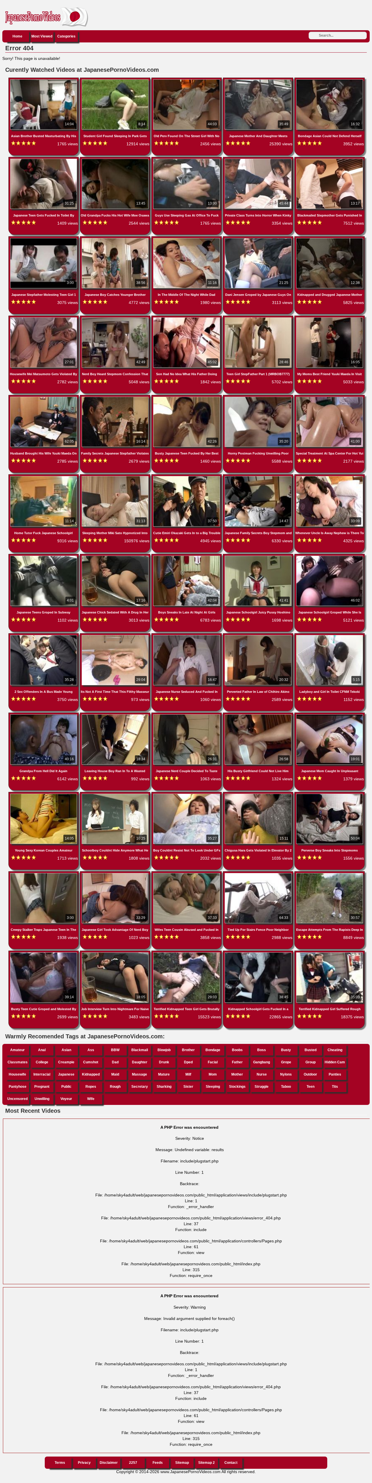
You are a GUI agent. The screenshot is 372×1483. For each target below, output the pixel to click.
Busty (286, 1050)
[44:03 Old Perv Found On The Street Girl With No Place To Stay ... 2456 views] (187, 80)
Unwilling (42, 1099)
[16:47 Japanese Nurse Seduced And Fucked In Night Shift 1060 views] (187, 636)
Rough (115, 1087)
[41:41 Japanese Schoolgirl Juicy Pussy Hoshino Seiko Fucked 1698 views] (258, 556)
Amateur (17, 1050)
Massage (139, 1074)
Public (66, 1087)
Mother (237, 1074)
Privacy (84, 1463)
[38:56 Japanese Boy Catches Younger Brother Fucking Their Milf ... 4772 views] (115, 239)
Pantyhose (17, 1087)
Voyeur (66, 1099)
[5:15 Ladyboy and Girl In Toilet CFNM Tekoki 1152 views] (329, 636)
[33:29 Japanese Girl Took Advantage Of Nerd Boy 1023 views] (115, 874)
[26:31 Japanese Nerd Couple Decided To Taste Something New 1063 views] (187, 715)
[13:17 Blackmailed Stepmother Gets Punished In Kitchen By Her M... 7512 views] (329, 160)
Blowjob (164, 1050)
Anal (42, 1050)
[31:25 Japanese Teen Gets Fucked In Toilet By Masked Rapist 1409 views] (44, 160)
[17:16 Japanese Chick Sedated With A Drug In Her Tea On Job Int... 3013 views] (115, 556)
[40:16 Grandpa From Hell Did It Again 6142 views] (44, 715)
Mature (164, 1074)
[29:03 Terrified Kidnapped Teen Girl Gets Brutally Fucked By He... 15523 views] (187, 953)
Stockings (237, 1087)
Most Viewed (41, 36)
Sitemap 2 (206, 1463)
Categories (66, 36)
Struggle (262, 1087)
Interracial (41, 1074)
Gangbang (261, 1062)
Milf (188, 1074)
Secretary (139, 1087)
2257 (133, 1463)
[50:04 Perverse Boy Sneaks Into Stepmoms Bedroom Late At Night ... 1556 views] (329, 795)
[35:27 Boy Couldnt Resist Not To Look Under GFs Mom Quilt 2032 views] (187, 795)
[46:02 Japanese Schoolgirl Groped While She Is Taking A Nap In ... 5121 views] (329, 556)
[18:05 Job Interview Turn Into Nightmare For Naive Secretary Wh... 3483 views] (115, 953)
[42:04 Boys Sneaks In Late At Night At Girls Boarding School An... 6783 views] (187, 556)
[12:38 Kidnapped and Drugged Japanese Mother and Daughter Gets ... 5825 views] (329, 239)
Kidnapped (91, 1074)
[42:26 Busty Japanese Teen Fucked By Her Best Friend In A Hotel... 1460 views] (187, 398)
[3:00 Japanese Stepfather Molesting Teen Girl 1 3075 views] (44, 239)
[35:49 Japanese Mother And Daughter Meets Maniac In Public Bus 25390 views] (258, 80)
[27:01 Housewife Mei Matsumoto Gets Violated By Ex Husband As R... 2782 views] (44, 318)
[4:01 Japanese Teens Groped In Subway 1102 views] (44, 556)
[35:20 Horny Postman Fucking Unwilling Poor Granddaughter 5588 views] (258, 398)
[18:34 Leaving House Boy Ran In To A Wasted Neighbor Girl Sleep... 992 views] (115, 715)
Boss (261, 1050)
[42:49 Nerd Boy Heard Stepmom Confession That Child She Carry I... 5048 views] (115, 318)
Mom (213, 1074)
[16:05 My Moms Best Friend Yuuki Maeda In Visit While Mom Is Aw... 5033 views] (329, 318)
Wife (90, 1099)
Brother (188, 1050)
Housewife (17, 1074)
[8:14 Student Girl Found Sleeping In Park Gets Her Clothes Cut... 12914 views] (115, 80)
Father (237, 1062)
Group (310, 1062)
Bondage (212, 1050)
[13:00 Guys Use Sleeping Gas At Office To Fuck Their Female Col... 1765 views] (187, 160)
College (42, 1062)
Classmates (18, 1062)
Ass (90, 1050)
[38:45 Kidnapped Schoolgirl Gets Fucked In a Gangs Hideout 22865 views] (258, 953)
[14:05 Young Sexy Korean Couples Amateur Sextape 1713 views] (44, 795)
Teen (310, 1087)
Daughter (139, 1062)
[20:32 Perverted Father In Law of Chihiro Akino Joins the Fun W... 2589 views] (258, 636)
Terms (60, 1463)
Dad (115, 1062)
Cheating (335, 1050)
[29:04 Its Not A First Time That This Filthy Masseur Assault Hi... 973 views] (115, 636)
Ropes (90, 1087)
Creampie (66, 1062)
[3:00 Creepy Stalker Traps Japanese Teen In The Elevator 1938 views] (44, 874)
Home (17, 36)
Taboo (286, 1087)
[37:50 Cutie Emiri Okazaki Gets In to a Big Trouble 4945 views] (187, 477)
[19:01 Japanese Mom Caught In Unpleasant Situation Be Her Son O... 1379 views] (329, 715)
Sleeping (213, 1087)
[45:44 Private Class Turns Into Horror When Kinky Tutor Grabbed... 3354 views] (258, 160)
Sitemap (182, 1463)
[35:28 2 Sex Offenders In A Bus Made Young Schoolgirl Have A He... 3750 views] (44, 636)
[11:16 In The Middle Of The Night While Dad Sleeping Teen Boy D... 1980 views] (187, 239)
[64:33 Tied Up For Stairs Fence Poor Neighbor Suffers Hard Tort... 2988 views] (258, 874)
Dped (188, 1062)
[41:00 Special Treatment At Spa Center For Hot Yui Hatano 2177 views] (329, 398)
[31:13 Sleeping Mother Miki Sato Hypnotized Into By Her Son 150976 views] (115, 477)
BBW (115, 1050)
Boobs (237, 1050)
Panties (335, 1074)
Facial (213, 1062)
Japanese (66, 1074)
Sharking (164, 1087)
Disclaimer (109, 1463)
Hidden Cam (335, 1062)
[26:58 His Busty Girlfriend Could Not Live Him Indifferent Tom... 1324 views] (258, 715)
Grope (286, 1062)
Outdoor (310, 1074)
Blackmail (139, 1050)
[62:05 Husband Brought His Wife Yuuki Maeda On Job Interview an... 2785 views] (44, 398)
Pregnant (41, 1087)
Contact (230, 1463)
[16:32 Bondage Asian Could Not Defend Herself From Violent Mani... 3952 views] (329, 80)
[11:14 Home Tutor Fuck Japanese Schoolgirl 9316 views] (44, 477)
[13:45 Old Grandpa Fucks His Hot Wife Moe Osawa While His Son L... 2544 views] (115, 160)
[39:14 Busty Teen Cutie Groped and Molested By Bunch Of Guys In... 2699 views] (44, 953)
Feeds (158, 1463)
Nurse (262, 1074)
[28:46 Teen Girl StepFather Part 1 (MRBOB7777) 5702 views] (258, 318)
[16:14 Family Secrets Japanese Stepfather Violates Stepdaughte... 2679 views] (115, 398)
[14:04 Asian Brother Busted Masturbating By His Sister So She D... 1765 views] (44, 80)
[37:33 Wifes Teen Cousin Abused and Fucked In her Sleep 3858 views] (187, 874)
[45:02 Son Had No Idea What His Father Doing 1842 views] (187, 318)
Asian (66, 1050)
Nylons (286, 1074)
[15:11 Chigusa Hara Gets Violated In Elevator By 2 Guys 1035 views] (258, 795)
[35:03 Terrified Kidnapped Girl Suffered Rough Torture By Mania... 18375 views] (329, 953)
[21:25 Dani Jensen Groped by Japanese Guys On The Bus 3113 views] (258, 239)
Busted (310, 1050)
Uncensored (17, 1099)
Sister (188, 1087)
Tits (335, 1087)
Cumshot (90, 1062)
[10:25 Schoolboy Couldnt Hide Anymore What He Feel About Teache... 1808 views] (115, 795)
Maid (115, 1074)
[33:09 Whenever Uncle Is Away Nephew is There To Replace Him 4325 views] (329, 477)
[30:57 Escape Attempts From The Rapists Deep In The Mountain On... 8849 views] (329, 874)
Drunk (164, 1062)
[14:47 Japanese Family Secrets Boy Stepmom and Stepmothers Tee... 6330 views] (258, 477)
